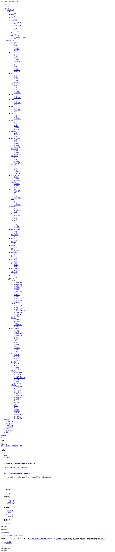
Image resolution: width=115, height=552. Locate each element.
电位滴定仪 (17, 379)
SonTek (13, 17)
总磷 (12, 106)
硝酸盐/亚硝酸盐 (16, 138)
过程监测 (17, 298)
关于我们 (6, 6)
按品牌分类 (10, 10)
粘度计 (16, 365)
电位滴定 (17, 411)
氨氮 (12, 120)
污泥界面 (13, 192)
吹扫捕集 (17, 402)
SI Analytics (14, 20)
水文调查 (17, 321)
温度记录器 (14, 263)
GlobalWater (14, 39)
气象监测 (17, 323)
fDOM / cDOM (15, 175)
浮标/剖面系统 (18, 291)
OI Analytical (14, 23)
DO (12, 63)
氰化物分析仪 (18, 383)
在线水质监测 (18, 284)
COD (12, 99)
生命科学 (13, 362)
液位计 (13, 249)
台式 (15, 43)
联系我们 (6, 432)
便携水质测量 (18, 282)
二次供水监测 (18, 309)
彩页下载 (10, 425)
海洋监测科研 (15, 328)
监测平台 (17, 49)
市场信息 (10, 421)
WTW (12, 14)
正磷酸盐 (13, 131)
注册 (5, 435)
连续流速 (17, 184)
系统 (15, 261)
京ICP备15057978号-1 (35, 539)
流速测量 (17, 288)
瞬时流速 (17, 185)
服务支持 (6, 428)
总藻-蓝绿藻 (14, 149)
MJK (12, 26)
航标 (15, 346)
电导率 (13, 84)
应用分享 (10, 423)
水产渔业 (13, 318)
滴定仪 (13, 245)
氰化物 (13, 206)
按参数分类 (10, 40)
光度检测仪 (17, 414)
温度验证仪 (14, 259)
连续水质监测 (18, 286)
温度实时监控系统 (19, 378)
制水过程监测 (18, 312)
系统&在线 (17, 50)
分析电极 (17, 367)
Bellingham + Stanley (16, 35)
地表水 (13, 281)
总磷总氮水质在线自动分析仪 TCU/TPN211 (19, 464)
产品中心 (6, 8)
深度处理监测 (18, 300)
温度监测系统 (15, 268)
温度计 (13, 275)
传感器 (16, 47)
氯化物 (13, 220)
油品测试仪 (14, 272)
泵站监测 (17, 302)
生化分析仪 (14, 252)
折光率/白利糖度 (16, 229)
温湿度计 (13, 256)
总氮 (12, 113)
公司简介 (10, 493)
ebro (12, 32)
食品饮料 (13, 371)
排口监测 (17, 296)
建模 (15, 187)
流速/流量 (14, 182)
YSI (12, 11)
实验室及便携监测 (19, 311)
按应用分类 (10, 279)
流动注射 (13, 242)
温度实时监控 (18, 395)
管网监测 (17, 307)
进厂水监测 (17, 314)
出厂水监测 (17, 316)
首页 (5, 4)
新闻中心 (6, 419)
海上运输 (13, 341)
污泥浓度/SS (14, 189)
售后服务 (10, 430)
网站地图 (102, 539)
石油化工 (13, 404)
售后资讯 (10, 427)
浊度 (12, 73)
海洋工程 (13, 353)
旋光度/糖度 (14, 235)
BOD (12, 199)
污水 (12, 293)
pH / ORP (13, 42)
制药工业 (13, 385)
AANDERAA (15, 29)
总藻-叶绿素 (14, 156)
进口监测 (17, 295)
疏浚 (15, 342)
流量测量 (17, 289)
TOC (12, 94)
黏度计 (13, 238)
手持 (15, 45)
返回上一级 (4, 444)
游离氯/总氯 (14, 164)
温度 (12, 52)
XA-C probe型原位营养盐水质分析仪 (17, 473)
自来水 (13, 303)
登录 (2, 435)
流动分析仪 (17, 369)
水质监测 (17, 326)
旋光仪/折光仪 (18, 372)
